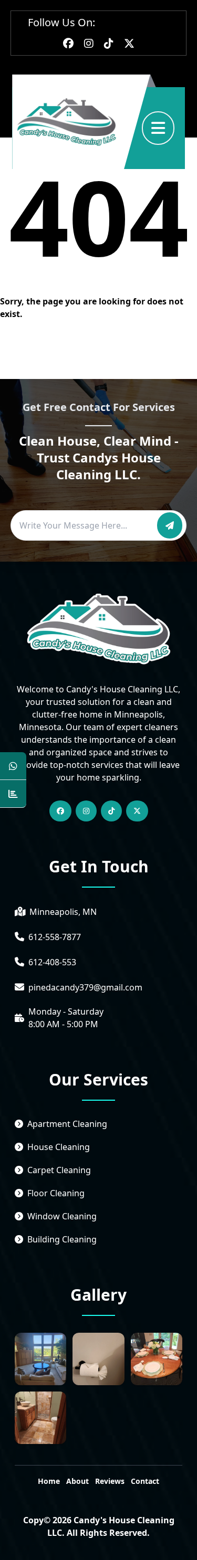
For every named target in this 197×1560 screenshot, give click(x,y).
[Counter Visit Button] (13, 794)
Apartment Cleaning (67, 1124)
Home (49, 1481)
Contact (145, 1481)
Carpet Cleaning (59, 1170)
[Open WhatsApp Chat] (13, 766)
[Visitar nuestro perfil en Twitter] (129, 43)
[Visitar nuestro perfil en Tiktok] (108, 43)
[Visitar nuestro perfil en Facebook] (68, 43)
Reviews (110, 1481)
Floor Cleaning (56, 1193)
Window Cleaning (62, 1216)
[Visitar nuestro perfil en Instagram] (89, 43)
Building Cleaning (62, 1239)
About (77, 1481)
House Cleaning (58, 1147)
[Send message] (169, 525)
